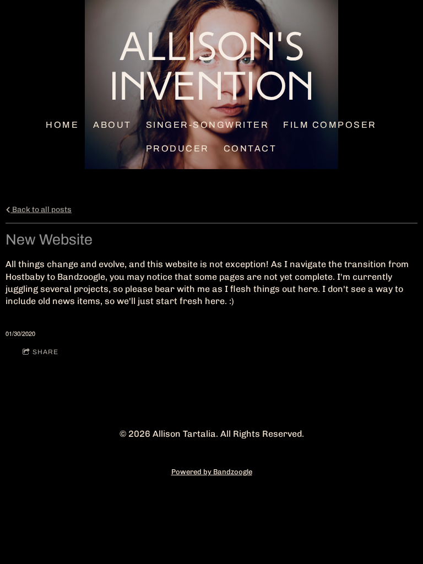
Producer (177, 148)
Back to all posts (41, 209)
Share (45, 352)
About (113, 124)
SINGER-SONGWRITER (207, 124)
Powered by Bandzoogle (211, 471)
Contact (250, 148)
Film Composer (330, 124)
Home (62, 124)
